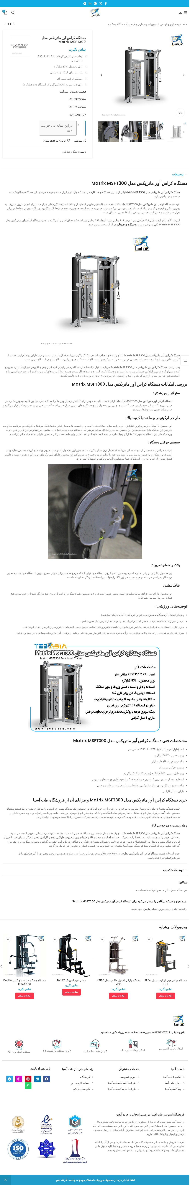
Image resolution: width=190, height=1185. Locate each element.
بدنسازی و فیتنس (169, 24)
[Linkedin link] (90, 3)
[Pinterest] (28, 1079)
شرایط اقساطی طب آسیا (122, 1082)
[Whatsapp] (28, 1085)
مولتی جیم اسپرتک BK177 (71, 980)
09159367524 (77, 107)
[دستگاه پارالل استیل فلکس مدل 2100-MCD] (118, 955)
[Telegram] (9, 1079)
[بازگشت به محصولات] (9, 24)
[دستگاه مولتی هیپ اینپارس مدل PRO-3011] (165, 955)
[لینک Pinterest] (95, 3)
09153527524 (77, 99)
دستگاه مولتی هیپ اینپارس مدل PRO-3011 (166, 982)
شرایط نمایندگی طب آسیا (122, 1088)
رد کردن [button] (5, 1180)
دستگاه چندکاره (116, 24)
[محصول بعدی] (5, 24)
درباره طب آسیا (173, 1082)
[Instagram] (18, 1079)
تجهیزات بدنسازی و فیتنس (142, 24)
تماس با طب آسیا (172, 1076)
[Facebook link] (106, 3)
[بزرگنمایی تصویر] (180, 112)
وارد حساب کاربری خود (150, 908)
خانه (185, 24)
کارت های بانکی (81, 1088)
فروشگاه (85, 1076)
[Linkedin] (37, 1079)
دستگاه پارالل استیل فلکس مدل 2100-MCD (118, 982)
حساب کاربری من (80, 1082)
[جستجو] (13, 12)
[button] (183, 75)
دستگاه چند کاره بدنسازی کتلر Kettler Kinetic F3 (24, 982)
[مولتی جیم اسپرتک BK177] (71, 955)
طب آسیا (165, 812)
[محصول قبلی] (14, 24)
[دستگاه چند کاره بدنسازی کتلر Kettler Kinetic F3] (24, 955)
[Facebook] (46, 1079)
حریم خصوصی (128, 1076)
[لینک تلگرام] (84, 3)
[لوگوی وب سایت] (95, 12)
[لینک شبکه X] (100, 3)
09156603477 (77, 114)
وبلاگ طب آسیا (173, 1088)
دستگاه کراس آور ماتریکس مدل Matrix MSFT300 (152, 192)
